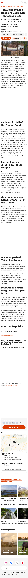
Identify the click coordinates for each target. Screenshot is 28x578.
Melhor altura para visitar (12, 7)
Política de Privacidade (8, 574)
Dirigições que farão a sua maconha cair (11, 481)
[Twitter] (17, 563)
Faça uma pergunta (7, 335)
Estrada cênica (6, 34)
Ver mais (15, 473)
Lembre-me (15, 427)
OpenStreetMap (17, 451)
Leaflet (11, 451)
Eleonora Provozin (11, 385)
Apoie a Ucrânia (20, 572)
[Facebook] (11, 563)
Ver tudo (7, 53)
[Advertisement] (14, 104)
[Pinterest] (22, 563)
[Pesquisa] (18, 2)
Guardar (7, 38)
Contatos (12, 572)
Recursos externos (9, 331)
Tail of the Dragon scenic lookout (14, 347)
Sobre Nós (6, 572)
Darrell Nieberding (14, 57)
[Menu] (24, 2)
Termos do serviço (21, 574)
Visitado (17, 38)
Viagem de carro (17, 34)
